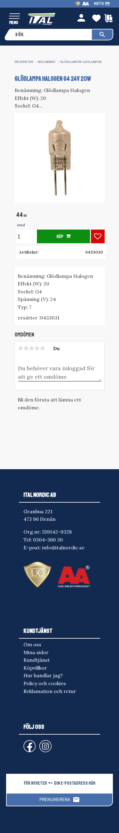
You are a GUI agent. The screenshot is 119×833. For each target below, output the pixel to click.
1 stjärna (20, 348)
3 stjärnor (31, 348)
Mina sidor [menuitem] (36, 652)
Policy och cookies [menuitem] (44, 683)
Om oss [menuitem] (32, 644)
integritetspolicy (68, 823)
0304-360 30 (48, 540)
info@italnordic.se (63, 548)
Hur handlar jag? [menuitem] (43, 675)
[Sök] (102, 34)
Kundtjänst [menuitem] (36, 660)
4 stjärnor (37, 348)
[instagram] (28, 743)
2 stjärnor (26, 348)
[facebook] (24, 743)
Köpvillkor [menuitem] (35, 668)
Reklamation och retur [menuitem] (49, 691)
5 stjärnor (42, 348)
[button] (14, 16)
